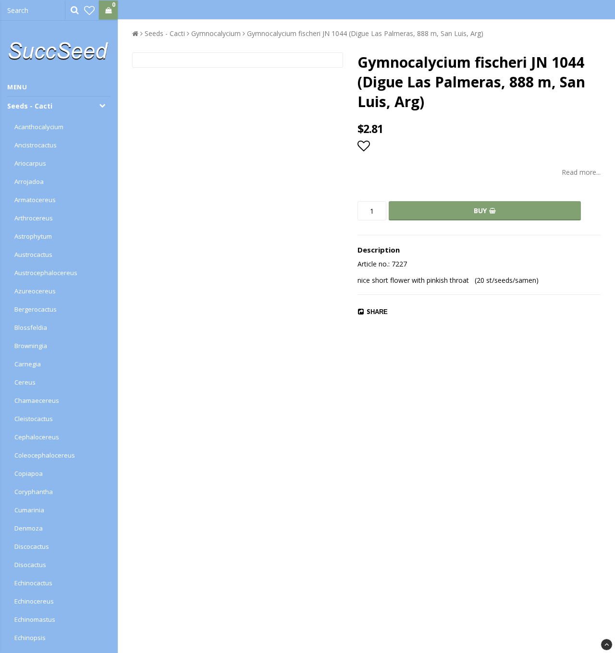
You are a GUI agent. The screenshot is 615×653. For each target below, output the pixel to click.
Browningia (30, 345)
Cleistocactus (33, 418)
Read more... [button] (581, 172)
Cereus (25, 382)
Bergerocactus (35, 309)
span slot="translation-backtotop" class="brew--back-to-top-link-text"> (607, 645)
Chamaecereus (36, 400)
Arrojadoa (29, 181)
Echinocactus (33, 583)
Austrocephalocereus (45, 272)
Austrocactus (33, 254)
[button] (89, 10)
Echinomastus (34, 619)
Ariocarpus (30, 163)
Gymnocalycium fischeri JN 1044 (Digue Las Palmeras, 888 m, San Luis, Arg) (365, 33)
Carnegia (27, 364)
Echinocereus (34, 601)
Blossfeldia (30, 327)
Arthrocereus (33, 218)
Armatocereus (35, 199)
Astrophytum (33, 236)
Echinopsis (30, 637)
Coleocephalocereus (44, 455)
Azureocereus (35, 291)
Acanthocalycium (38, 126)
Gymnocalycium (216, 33)
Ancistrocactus (35, 145)
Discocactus (31, 546)
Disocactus (30, 564)
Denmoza (28, 528)
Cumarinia (29, 510)
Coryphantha (33, 491)
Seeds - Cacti (29, 105)
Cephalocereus (36, 437)
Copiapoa (28, 473)
